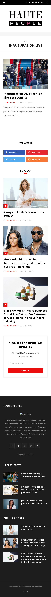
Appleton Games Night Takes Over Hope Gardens (33, 475)
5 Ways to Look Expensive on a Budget (24, 213)
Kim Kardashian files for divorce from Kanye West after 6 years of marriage (24, 263)
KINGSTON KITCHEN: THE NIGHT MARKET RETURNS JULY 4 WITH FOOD (33, 490)
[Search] (47, 2)
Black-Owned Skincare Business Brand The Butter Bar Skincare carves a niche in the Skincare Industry (25, 316)
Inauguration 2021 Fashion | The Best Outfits (23, 95)
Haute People (11, 102)
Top (26, 591)
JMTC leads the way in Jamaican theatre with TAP (34, 502)
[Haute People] (25, 18)
